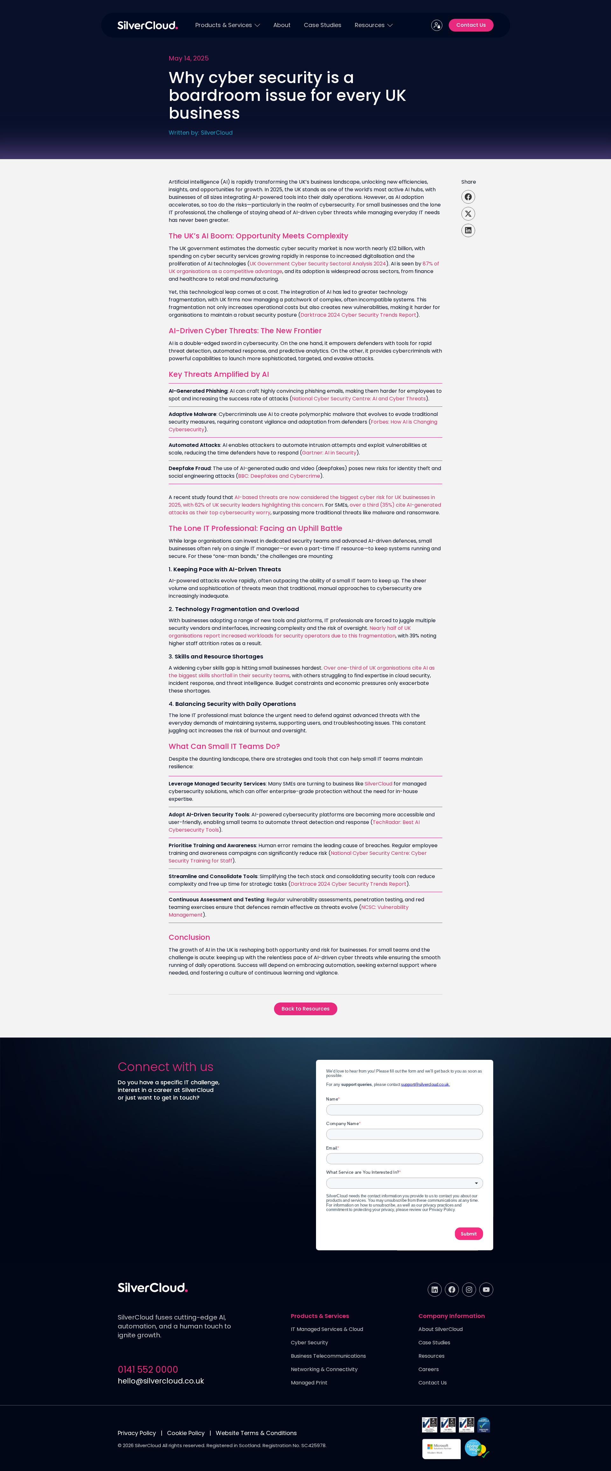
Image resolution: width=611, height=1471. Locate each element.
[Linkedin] (435, 1290)
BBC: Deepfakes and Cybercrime (279, 476)
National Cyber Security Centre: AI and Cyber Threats (359, 398)
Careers (428, 1369)
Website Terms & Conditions (256, 1433)
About (282, 25)
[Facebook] (452, 1290)
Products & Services (223, 25)
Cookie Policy (186, 1433)
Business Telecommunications (328, 1356)
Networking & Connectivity (324, 1369)
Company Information (451, 1316)
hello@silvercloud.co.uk (161, 1381)
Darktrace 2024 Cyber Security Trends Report (358, 315)
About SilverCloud (440, 1329)
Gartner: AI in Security (329, 452)
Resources (370, 25)
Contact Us (432, 1383)
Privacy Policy (137, 1433)
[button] (468, 197)
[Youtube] (486, 1290)
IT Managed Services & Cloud (327, 1329)
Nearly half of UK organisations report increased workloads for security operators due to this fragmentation (290, 631)
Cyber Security (309, 1343)
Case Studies (322, 25)
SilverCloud (378, 783)
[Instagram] (469, 1290)
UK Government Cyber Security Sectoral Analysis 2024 (317, 263)
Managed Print (309, 1383)
